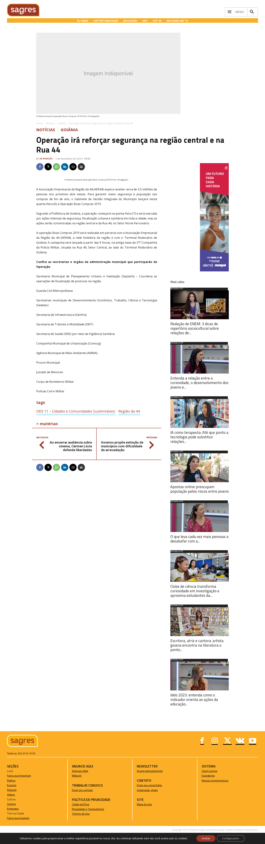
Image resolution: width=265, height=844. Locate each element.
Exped (205, 776)
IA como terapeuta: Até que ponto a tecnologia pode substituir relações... (199, 436)
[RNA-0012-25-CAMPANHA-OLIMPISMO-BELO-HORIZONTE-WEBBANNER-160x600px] (214, 270)
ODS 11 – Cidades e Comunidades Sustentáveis (75, 411)
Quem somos (209, 771)
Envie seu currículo (82, 790)
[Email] (73, 166)
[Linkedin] (64, 166)
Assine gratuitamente (150, 771)
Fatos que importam (19, 776)
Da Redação (46, 158)
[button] (251, 12)
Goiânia (62, 123)
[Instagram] (214, 741)
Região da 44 (129, 411)
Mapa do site (144, 804)
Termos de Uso (81, 814)
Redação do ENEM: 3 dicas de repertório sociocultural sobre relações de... (194, 328)
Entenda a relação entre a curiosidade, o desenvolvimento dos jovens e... (199, 382)
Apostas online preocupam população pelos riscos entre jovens (199, 489)
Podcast (12, 790)
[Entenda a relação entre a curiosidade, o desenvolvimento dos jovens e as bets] (199, 359)
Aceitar (206, 838)
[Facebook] (39, 166)
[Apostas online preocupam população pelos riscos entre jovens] (199, 467)
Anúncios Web (80, 771)
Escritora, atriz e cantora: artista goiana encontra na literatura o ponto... (197, 645)
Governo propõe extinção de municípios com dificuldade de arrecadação (122, 446)
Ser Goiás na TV (176, 289)
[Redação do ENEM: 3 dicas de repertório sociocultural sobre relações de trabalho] (199, 304)
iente (212, 776)
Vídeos (11, 795)
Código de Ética (80, 804)
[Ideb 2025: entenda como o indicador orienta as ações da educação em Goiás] (199, 676)
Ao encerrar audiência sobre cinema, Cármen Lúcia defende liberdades (71, 446)
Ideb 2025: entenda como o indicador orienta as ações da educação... (194, 699)
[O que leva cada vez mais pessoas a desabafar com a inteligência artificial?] (199, 517)
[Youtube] (252, 741)
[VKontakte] (240, 741)
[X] (48, 166)
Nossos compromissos (215, 780)
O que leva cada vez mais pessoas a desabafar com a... (199, 539)
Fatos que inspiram (18, 818)
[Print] (81, 166)
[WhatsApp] (56, 166)
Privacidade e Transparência (88, 809)
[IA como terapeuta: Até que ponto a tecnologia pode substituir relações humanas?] (199, 413)
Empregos (13, 809)
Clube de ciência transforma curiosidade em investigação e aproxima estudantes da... (194, 590)
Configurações (230, 838)
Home (39, 123)
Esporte (11, 785)
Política (11, 780)
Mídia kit (77, 776)
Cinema (11, 804)
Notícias (50, 123)
